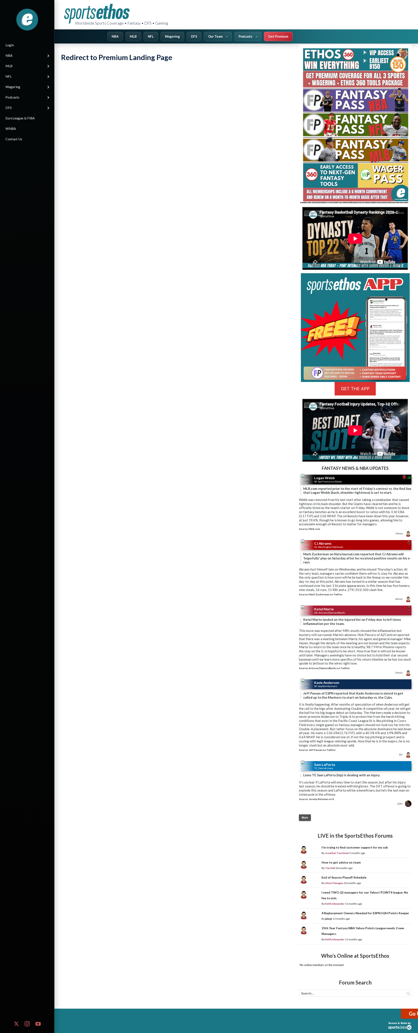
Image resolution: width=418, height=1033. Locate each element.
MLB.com (314, 529)
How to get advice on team (341, 862)
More (305, 817)
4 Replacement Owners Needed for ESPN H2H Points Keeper (365, 913)
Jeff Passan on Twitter (322, 750)
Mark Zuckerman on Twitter (325, 594)
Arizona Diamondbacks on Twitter (329, 668)
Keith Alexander (334, 903)
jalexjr (328, 918)
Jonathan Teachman (337, 853)
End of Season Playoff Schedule (344, 877)
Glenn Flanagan (334, 883)
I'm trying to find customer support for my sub (355, 847)
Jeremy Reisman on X (321, 799)
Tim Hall (330, 868)
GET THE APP (355, 388)
